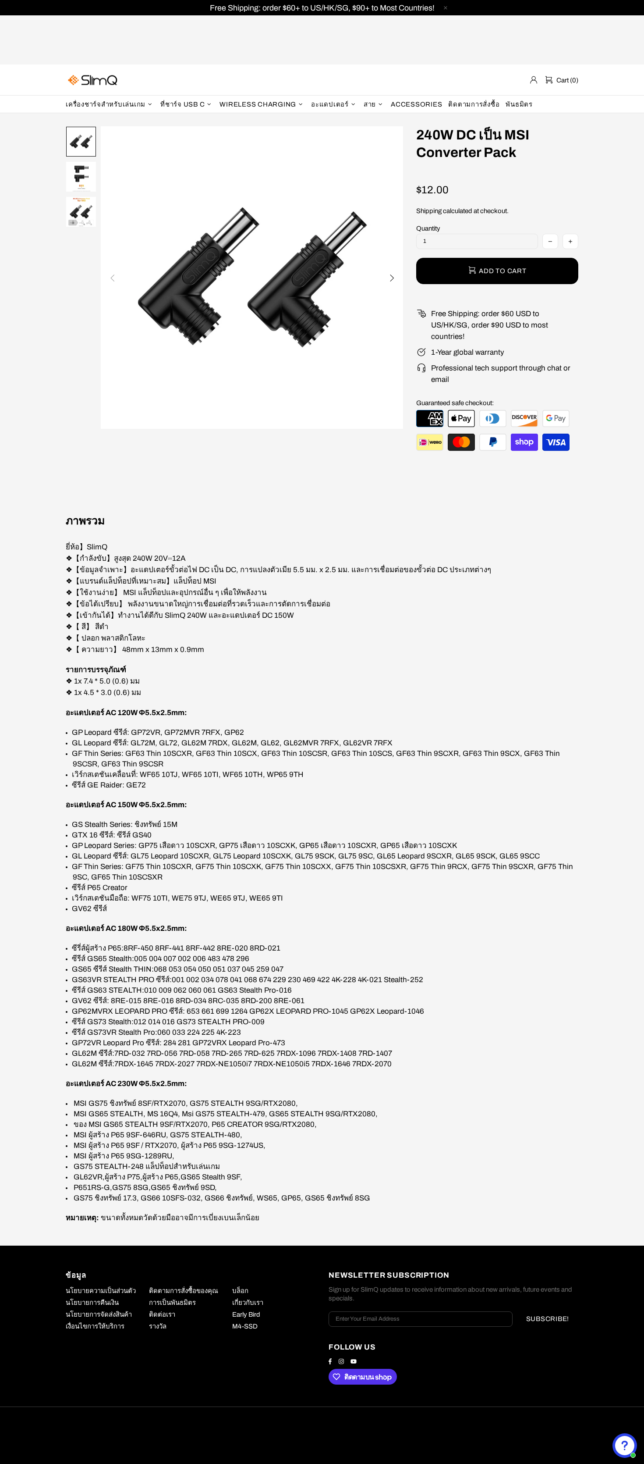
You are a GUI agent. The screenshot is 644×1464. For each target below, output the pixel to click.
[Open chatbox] (624, 1445)
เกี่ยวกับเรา (247, 1302)
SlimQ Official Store (94, 80)
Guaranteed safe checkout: (455, 402)
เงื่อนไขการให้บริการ (95, 1326)
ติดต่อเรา (162, 1314)
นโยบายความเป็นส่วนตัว (101, 1290)
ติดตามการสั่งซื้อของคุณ (183, 1290)
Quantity (428, 228)
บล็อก (240, 1290)
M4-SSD (245, 1326)
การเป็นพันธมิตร (172, 1302)
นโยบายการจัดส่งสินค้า (99, 1314)
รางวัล (157, 1326)
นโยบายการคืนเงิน (92, 1302)
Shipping (429, 210)
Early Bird (246, 1314)
